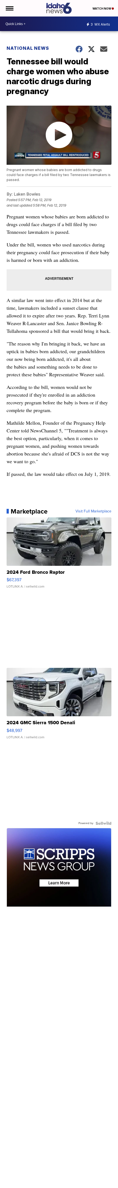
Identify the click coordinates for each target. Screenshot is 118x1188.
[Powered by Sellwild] (103, 823)
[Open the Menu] (9, 8)
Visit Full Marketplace (93, 511)
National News (28, 48)
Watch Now (102, 8)
